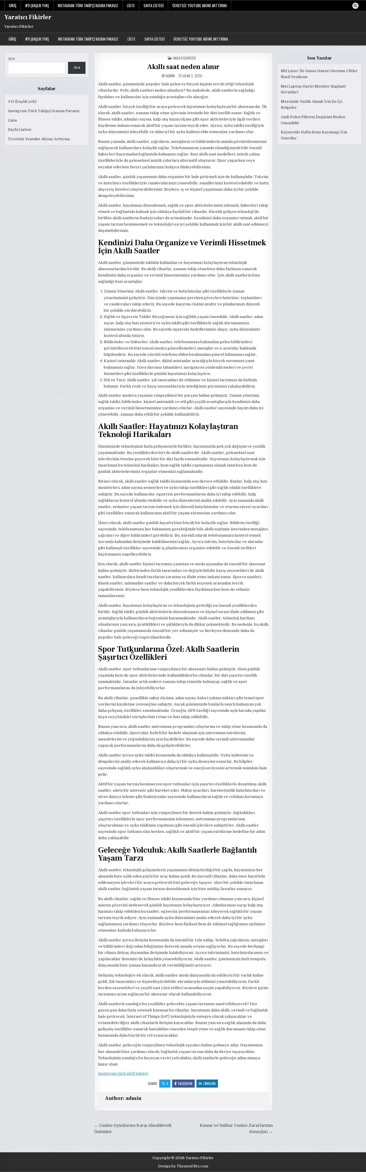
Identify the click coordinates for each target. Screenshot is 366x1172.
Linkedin (209, 1083)
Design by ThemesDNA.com (183, 1166)
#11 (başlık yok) (37, 5)
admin (170, 76)
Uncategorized (184, 58)
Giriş (12, 5)
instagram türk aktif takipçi (123, 1073)
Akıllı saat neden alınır (183, 66)
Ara (11, 58)
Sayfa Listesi (154, 5)
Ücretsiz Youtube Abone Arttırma (199, 5)
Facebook (185, 1083)
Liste (131, 5)
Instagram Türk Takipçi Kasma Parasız (88, 5)
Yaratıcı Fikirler (27, 17)
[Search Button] (355, 6)
